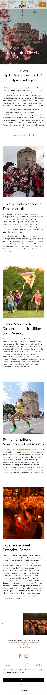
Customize (23, 685)
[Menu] (3, 4)
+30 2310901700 (24, 645)
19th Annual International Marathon (28, 449)
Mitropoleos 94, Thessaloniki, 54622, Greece (23, 643)
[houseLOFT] (23, 4)
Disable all (23, 690)
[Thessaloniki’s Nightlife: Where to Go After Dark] (35, 624)
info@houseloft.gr (24, 647)
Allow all (23, 680)
